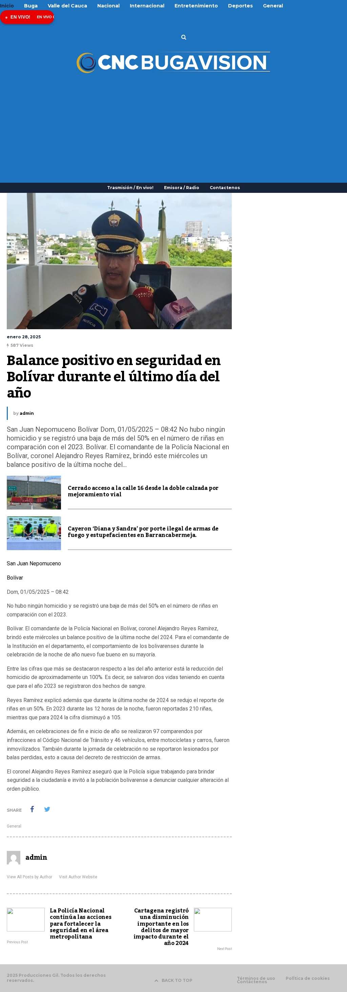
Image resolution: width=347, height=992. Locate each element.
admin (27, 413)
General (14, 826)
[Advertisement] (173, 125)
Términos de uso (256, 978)
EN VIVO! (20, 17)
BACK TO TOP (177, 980)
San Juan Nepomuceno (34, 563)
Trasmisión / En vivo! (130, 187)
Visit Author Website (78, 877)
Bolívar (15, 577)
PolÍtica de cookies (308, 978)
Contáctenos (252, 982)
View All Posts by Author (29, 877)
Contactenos (225, 187)
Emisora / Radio (181, 187)
